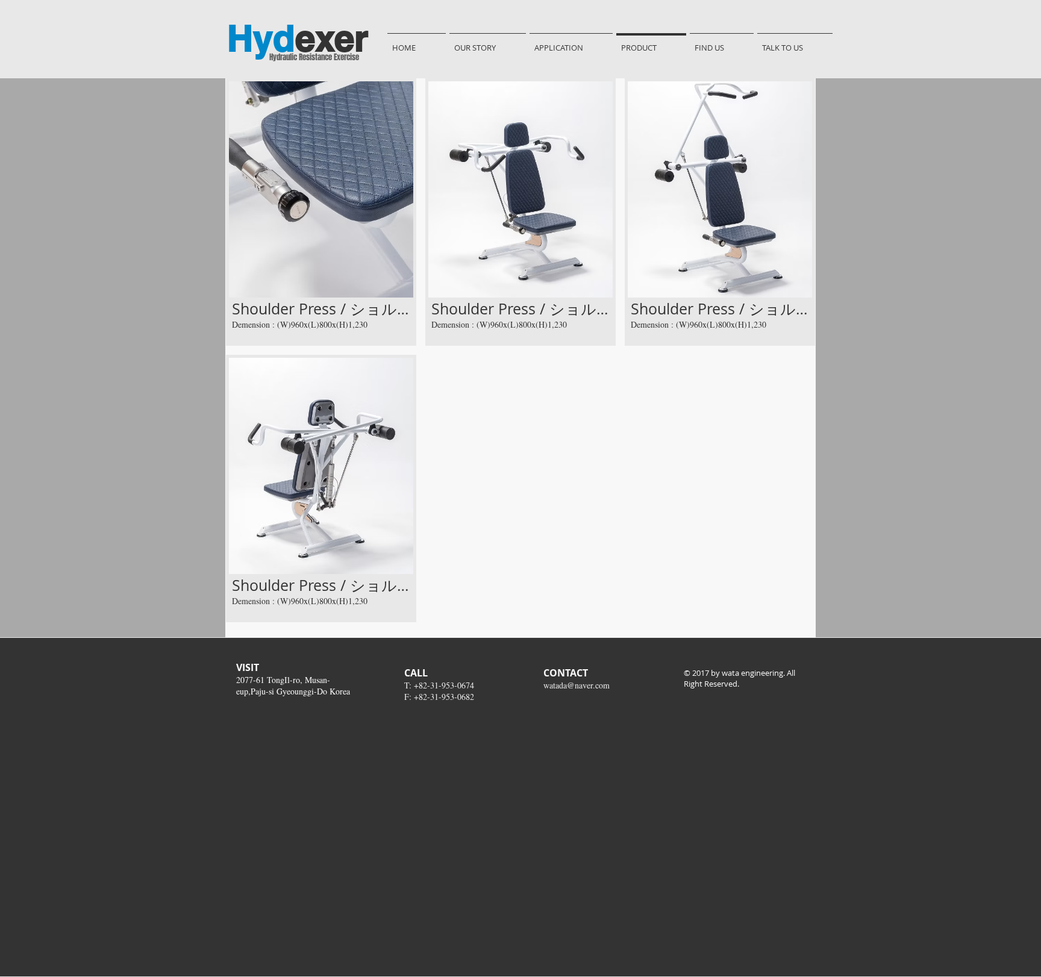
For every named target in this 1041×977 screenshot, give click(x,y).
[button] (321, 212)
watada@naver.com (576, 685)
